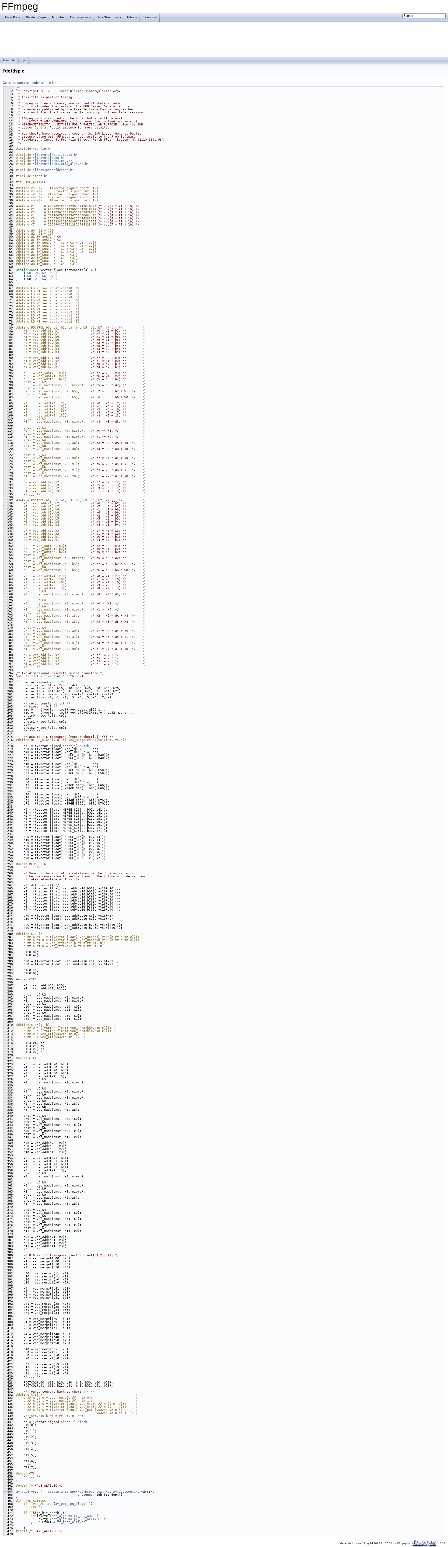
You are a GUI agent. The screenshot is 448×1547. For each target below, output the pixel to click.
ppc (24, 60)
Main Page (12, 17)
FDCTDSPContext (91, 1491)
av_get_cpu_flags (70, 1503)
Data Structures (108, 17)
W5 (36, 276)
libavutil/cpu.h (49, 158)
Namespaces (79, 17)
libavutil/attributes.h (55, 154)
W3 (51, 273)
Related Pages (36, 17)
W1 (36, 273)
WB (51, 279)
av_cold (22, 1491)
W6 (44, 276)
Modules (58, 17)
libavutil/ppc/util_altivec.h (61, 164)
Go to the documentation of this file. (30, 83)
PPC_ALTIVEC (43, 1503)
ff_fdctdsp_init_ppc (58, 1491)
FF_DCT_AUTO (84, 1516)
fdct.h (40, 176)
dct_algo (59, 1516)
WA (44, 279)
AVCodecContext (126, 1491)
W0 (29, 273)
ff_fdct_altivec (39, 676)
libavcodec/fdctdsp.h (53, 170)
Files (130, 17)
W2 (44, 273)
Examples (150, 17)
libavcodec (9, 60)
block (76, 676)
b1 (42, 1052)
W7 (51, 276)
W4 (29, 276)
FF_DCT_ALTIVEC (87, 1519)
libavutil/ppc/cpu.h (52, 161)
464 (8, 1491)
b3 (42, 1049)
